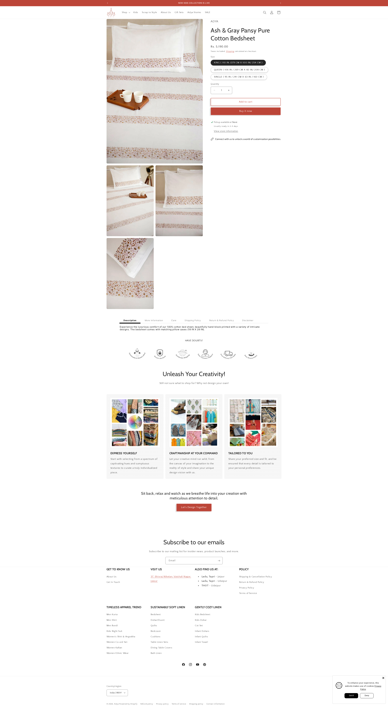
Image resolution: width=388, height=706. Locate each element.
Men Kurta (112, 614)
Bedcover (156, 631)
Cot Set (199, 625)
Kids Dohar (201, 620)
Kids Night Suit (114, 631)
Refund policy (146, 704)
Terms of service (179, 704)
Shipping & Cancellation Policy (255, 576)
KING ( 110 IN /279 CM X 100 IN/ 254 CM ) (238, 62)
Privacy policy (162, 704)
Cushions (155, 636)
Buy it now (245, 111)
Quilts (154, 625)
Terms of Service (248, 593)
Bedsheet (156, 614)
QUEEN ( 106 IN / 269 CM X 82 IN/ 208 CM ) (239, 70)
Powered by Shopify (128, 704)
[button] (125, 12)
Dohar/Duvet (158, 620)
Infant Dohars (202, 631)
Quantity (215, 84)
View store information (226, 131)
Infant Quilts (201, 636)
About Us (112, 576)
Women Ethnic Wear (118, 653)
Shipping (230, 51)
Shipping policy (196, 704)
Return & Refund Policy (251, 582)
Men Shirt (112, 620)
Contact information (215, 704)
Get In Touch (113, 582)
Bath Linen (156, 653)
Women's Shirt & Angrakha (121, 636)
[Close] (383, 677)
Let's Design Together (194, 507)
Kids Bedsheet (202, 614)
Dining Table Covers (161, 648)
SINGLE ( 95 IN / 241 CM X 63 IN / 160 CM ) (239, 77)
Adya (116, 704)
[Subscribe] (219, 560)
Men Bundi (112, 625)
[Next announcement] (280, 3)
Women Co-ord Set (117, 642)
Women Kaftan (114, 648)
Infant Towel (201, 642)
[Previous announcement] (107, 3)
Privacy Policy (246, 587)
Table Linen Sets (159, 642)
